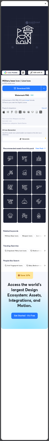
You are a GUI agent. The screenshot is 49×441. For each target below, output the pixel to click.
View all (44, 108)
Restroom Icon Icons (40, 251)
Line (10, 121)
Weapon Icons (27, 236)
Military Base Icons (11, 236)
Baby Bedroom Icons (36, 266)
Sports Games (22, 123)
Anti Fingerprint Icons (14, 266)
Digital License (22, 102)
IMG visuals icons (9, 83)
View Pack (39, 148)
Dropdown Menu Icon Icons (16, 251)
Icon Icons (39, 236)
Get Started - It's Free (24, 316)
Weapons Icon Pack (19, 119)
